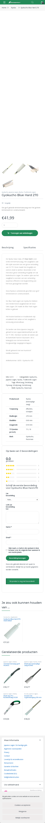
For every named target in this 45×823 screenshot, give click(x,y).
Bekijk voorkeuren (22, 817)
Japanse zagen (13, 192)
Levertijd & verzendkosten (13, 759)
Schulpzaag (17, 385)
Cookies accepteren (22, 805)
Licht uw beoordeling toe (10, 507)
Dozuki (26, 694)
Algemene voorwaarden (13, 749)
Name (9, 527)
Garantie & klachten (11, 766)
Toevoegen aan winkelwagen (21, 233)
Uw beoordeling (10, 494)
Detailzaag (29, 382)
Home (4, 8)
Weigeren (22, 811)
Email (8, 537)
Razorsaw (28, 388)
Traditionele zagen (30, 192)
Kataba (15, 662)
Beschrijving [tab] (8, 247)
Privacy (6, 752)
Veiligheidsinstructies (11, 777)
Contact (7, 756)
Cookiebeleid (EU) (10, 773)
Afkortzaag (20, 382)
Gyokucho (5, 192)
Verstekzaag (26, 385)
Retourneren (8, 763)
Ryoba (13, 8)
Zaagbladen (14, 617)
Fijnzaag (9, 385)
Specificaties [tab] (29, 247)
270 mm (29, 416)
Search (32, 2)
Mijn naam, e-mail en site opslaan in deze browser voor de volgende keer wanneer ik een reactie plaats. (24, 550)
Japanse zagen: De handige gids (15, 745)
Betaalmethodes (10, 770)
